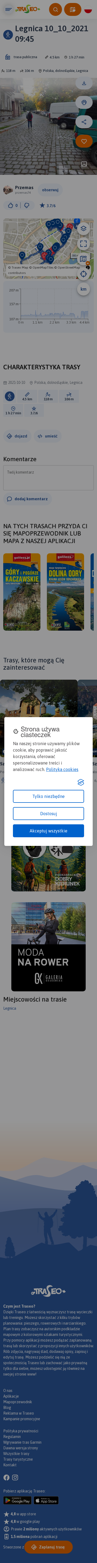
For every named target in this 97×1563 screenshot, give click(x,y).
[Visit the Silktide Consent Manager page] (81, 782)
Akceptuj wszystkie (48, 830)
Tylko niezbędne (48, 796)
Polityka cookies (62, 769)
